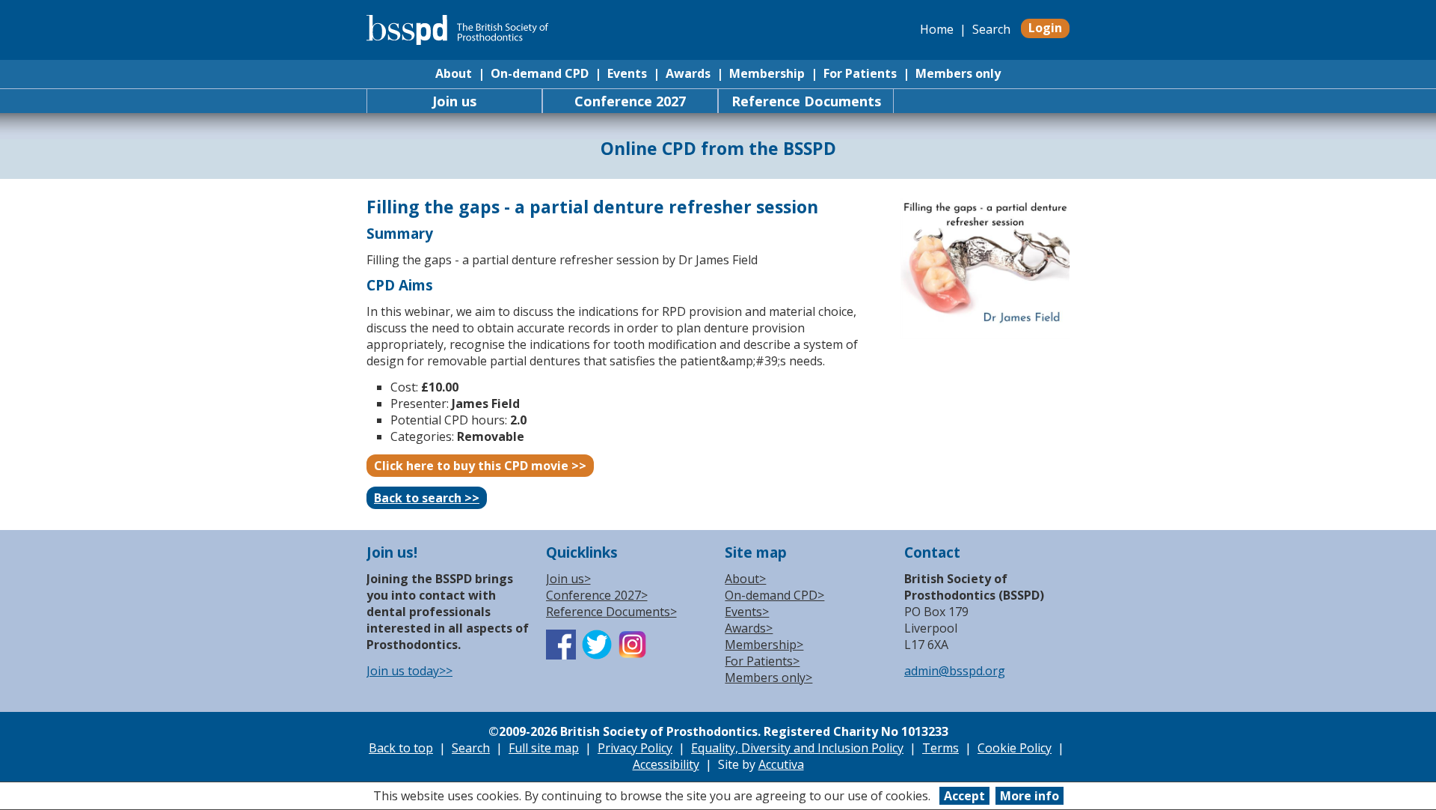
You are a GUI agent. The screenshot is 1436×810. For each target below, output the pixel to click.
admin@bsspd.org (954, 671)
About (453, 73)
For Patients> (762, 661)
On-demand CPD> (774, 595)
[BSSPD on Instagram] (633, 655)
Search (991, 29)
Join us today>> (409, 671)
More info (1029, 796)
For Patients (860, 73)
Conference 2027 (630, 101)
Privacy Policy (635, 748)
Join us (454, 101)
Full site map (544, 748)
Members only (958, 73)
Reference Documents (806, 101)
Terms (940, 748)
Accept (964, 796)
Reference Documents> (611, 611)
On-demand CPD (540, 73)
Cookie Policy (1015, 748)
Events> (747, 611)
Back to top (401, 748)
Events (627, 73)
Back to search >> (426, 498)
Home (937, 29)
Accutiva (781, 764)
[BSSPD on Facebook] (561, 655)
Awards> (749, 628)
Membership (767, 73)
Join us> (568, 578)
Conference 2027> (597, 595)
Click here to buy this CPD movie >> (480, 465)
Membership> (764, 644)
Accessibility (666, 764)
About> (745, 578)
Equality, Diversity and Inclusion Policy (797, 748)
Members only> (768, 677)
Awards (688, 73)
